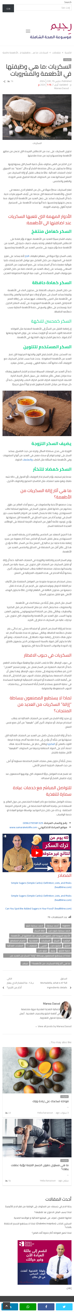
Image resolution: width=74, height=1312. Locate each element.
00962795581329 (33, 823)
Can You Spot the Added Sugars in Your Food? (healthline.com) (38, 908)
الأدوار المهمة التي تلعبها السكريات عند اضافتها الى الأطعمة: (40, 935)
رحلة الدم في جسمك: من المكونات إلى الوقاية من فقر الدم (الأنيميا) (38, 1206)
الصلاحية (33, 940)
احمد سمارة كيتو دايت (59, 930)
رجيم (53, 950)
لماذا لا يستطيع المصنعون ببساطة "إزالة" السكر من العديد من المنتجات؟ (40, 955)
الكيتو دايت (55, 945)
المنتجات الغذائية (15, 945)
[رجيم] (50, 31)
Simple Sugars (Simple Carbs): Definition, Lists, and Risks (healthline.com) (41, 885)
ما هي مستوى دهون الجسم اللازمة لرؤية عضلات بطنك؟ (40, 1167)
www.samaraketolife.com (23, 827)
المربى (43, 945)
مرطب (25, 963)
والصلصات (27, 459)
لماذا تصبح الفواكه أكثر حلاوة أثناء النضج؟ (51, 1233)
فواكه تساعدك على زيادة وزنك (51, 1101)
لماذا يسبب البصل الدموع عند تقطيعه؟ (52, 1212)
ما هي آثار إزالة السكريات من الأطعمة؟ (51, 963)
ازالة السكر (39, 930)
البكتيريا (51, 744)
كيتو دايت (42, 950)
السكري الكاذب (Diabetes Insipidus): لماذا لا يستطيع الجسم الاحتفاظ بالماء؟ (37, 1225)
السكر (56, 940)
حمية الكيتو (64, 950)
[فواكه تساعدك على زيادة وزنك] (37, 1049)
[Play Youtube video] (37, 853)
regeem (66, 925)
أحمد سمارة (53, 925)
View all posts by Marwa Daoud (53, 1026)
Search (67, 2)
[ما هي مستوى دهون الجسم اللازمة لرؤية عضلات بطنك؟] (37, 1121)
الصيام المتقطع (18, 940)
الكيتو (67, 945)
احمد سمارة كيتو (34, 925)
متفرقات (67, 59)
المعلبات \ (32, 945)
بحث (8, 8)
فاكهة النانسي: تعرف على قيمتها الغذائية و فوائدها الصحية (42, 1218)
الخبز (27, 256)
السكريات (45, 940)
